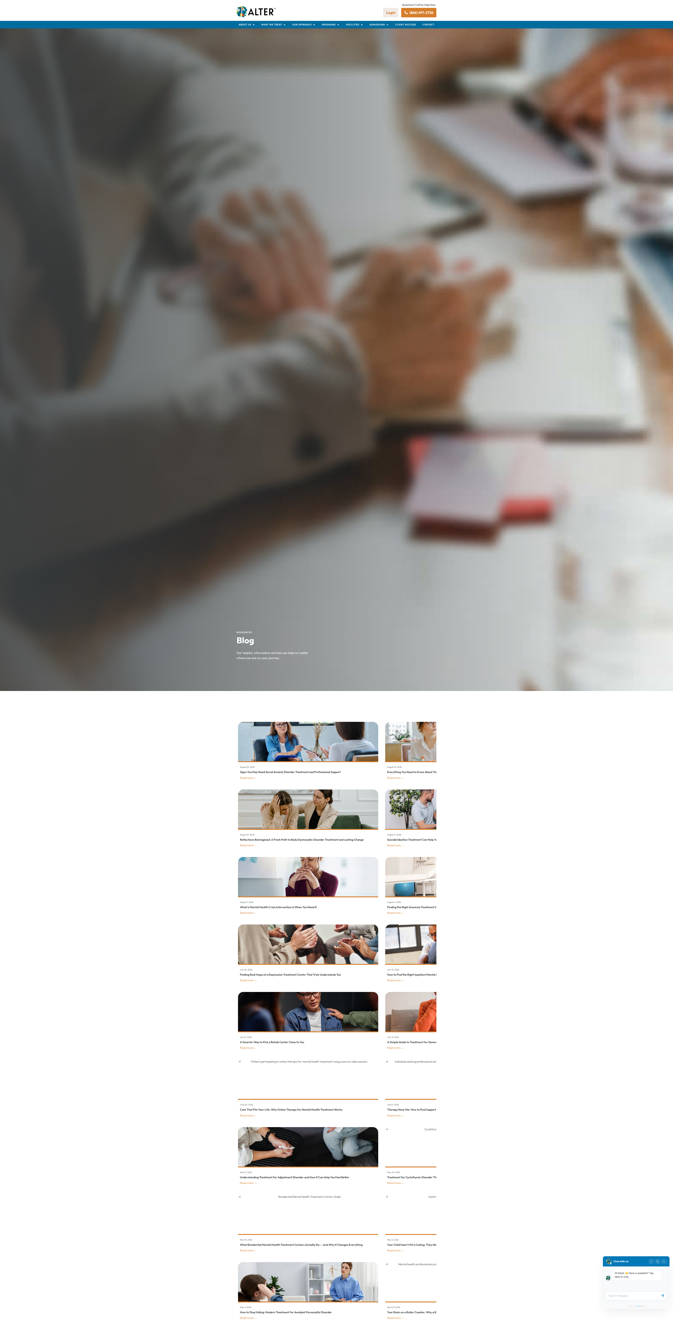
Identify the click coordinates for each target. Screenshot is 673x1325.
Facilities (352, 24)
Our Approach (302, 24)
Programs (329, 24)
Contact (428, 24)
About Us (245, 24)
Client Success (405, 24)
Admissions (377, 24)
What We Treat (271, 24)
